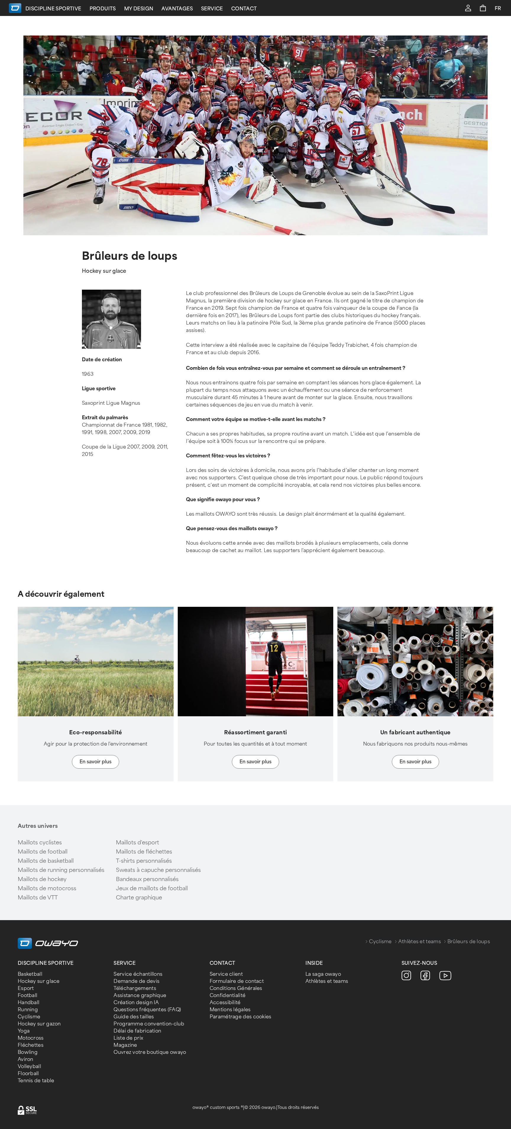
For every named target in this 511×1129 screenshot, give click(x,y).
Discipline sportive (53, 9)
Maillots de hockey (42, 879)
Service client (226, 974)
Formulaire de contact (237, 981)
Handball (28, 1002)
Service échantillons (138, 974)
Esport (26, 988)
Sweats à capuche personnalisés (158, 870)
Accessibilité (225, 1002)
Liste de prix (128, 1038)
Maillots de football (42, 852)
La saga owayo (323, 974)
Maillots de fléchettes (144, 852)
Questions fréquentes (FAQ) (147, 1009)
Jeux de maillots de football (152, 888)
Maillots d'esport (137, 842)
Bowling (28, 1052)
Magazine (125, 1045)
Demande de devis (136, 981)
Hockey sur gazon (39, 1024)
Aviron (25, 1059)
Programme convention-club (149, 1024)
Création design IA (136, 1002)
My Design (138, 9)
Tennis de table (36, 1080)
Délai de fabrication (137, 1031)
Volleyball (29, 1066)
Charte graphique (139, 897)
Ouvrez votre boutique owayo (150, 1052)
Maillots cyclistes (40, 842)
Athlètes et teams (419, 941)
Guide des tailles (134, 1017)
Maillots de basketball (46, 861)
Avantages (177, 9)
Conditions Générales (236, 988)
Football (27, 995)
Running (28, 1009)
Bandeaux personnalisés (147, 879)
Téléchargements (135, 988)
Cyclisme (380, 941)
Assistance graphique (140, 995)
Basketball (30, 974)
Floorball (28, 1073)
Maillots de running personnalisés (61, 870)
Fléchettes (30, 1045)
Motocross (31, 1038)
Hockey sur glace (39, 981)
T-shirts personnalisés (144, 861)
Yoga (24, 1031)
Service (212, 9)
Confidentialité (228, 995)
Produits (103, 9)
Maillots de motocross (47, 888)
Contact (244, 9)
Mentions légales (230, 1009)
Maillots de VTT (38, 897)
